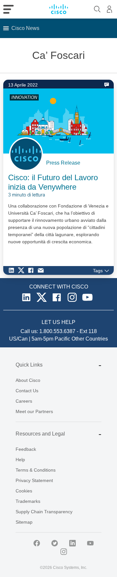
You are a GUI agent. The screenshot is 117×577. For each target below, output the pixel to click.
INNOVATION (24, 97)
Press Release (63, 163)
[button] (25, 28)
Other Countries (90, 339)
